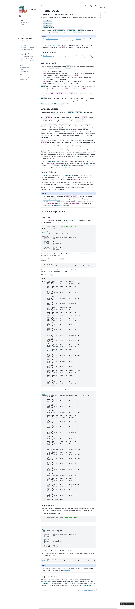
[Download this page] (85, 6)
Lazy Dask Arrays (104, 17)
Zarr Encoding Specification (27, 56)
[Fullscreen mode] (88, 6)
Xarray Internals (23, 42)
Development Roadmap (25, 63)
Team (21, 65)
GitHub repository (24, 71)
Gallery (21, 26)
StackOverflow (23, 79)
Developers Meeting (24, 67)
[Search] (95, 6)
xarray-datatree (57, 40)
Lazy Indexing (103, 15)
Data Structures (102, 10)
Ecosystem (22, 35)
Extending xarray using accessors (26, 53)
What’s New (22, 69)
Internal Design (24, 45)
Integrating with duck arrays (27, 47)
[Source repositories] (82, 6)
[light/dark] (91, 6)
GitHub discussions (24, 77)
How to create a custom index (28, 60)
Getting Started (23, 22)
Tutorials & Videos (24, 28)
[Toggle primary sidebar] (41, 6)
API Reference (23, 30)
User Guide (22, 24)
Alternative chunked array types (27, 50)
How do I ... (22, 33)
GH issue (58, 205)
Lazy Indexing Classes (104, 12)
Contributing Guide (24, 40)
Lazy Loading (103, 14)
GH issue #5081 (67, 570)
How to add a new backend (27, 58)
